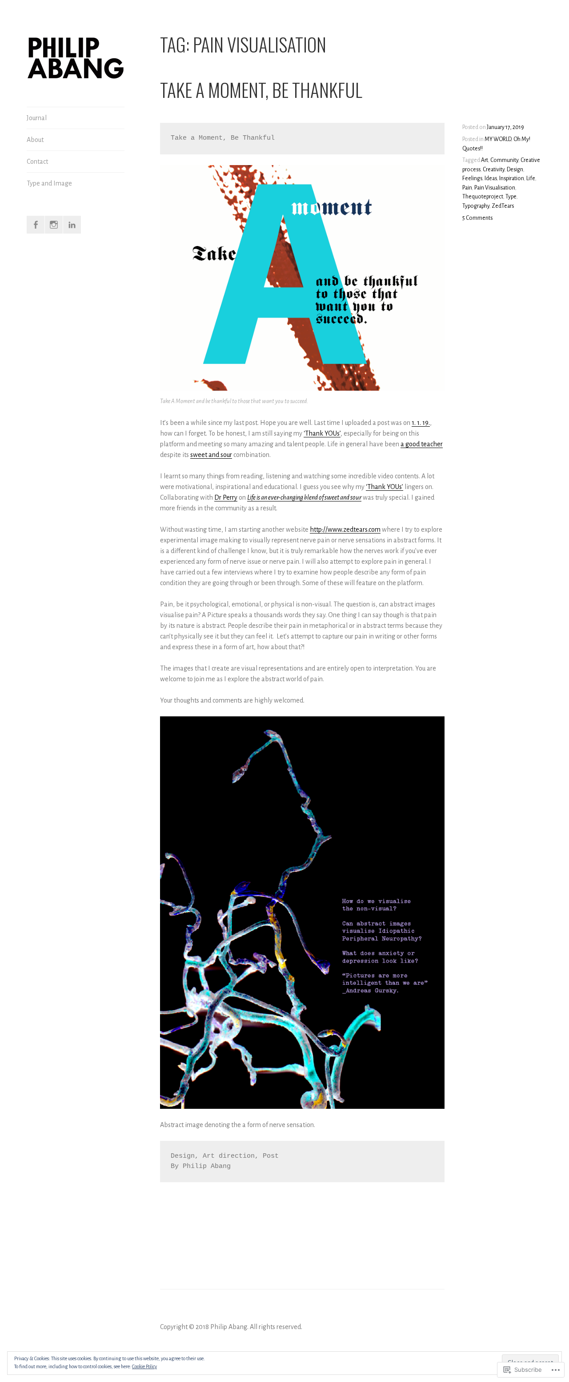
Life (530, 178)
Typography (475, 206)
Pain (467, 188)
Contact (37, 161)
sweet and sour (211, 454)
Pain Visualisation (494, 188)
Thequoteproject (482, 197)
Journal (37, 117)
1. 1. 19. (421, 422)
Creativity (494, 169)
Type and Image (49, 183)
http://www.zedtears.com (345, 529)
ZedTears (503, 206)
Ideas (491, 178)
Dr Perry (225, 497)
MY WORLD (498, 139)
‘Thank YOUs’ (322, 433)
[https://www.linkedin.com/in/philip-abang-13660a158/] (72, 225)
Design (515, 169)
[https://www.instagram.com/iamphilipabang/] (54, 225)
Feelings (472, 178)
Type (511, 197)
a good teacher (422, 444)
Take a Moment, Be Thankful (261, 89)
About (35, 139)
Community (504, 160)
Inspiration (511, 178)
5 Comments (477, 218)
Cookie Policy (144, 1366)
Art (484, 160)
